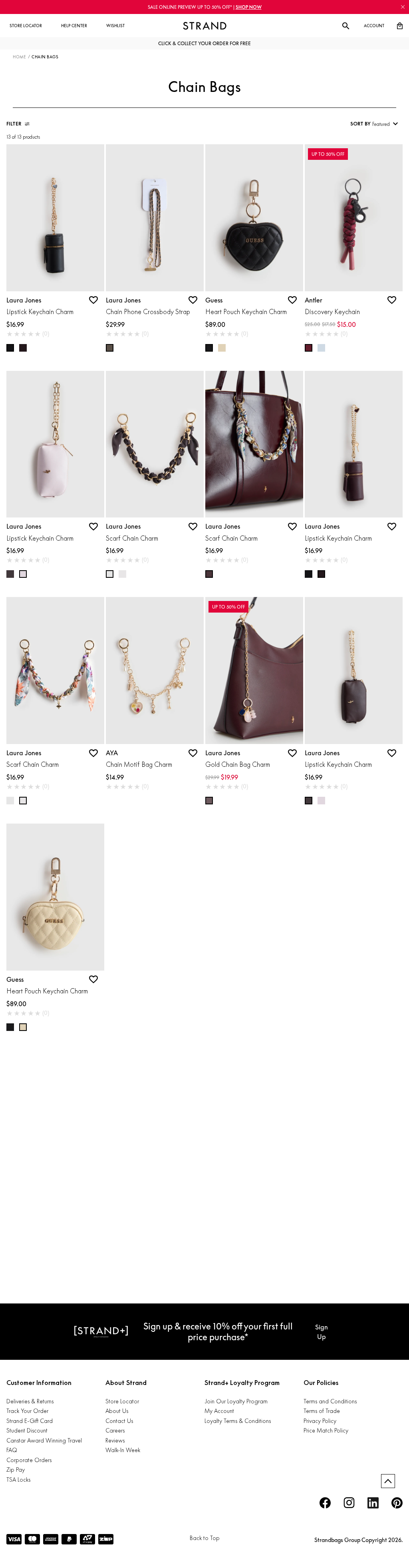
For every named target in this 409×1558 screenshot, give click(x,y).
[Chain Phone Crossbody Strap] (155, 217)
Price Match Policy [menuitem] (326, 1430)
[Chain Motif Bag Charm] (155, 670)
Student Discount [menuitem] (27, 1430)
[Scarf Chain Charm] (155, 444)
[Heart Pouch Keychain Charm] (254, 217)
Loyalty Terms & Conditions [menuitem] (237, 1420)
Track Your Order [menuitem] (27, 1410)
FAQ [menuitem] (11, 1450)
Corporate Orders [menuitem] (29, 1460)
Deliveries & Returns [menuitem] (30, 1401)
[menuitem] (25, 26)
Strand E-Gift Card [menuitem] (29, 1420)
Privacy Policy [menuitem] (320, 1420)
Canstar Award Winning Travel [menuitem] (44, 1440)
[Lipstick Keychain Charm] (55, 217)
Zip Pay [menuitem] (15, 1469)
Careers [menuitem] (115, 1430)
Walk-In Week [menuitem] (122, 1450)
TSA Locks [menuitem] (18, 1479)
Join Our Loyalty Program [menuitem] (236, 1401)
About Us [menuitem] (116, 1410)
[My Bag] (400, 26)
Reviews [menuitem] (115, 1440)
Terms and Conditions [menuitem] (330, 1401)
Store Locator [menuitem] (122, 1401)
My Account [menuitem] (219, 1410)
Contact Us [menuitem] (119, 1420)
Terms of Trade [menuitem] (322, 1410)
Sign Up (321, 1332)
